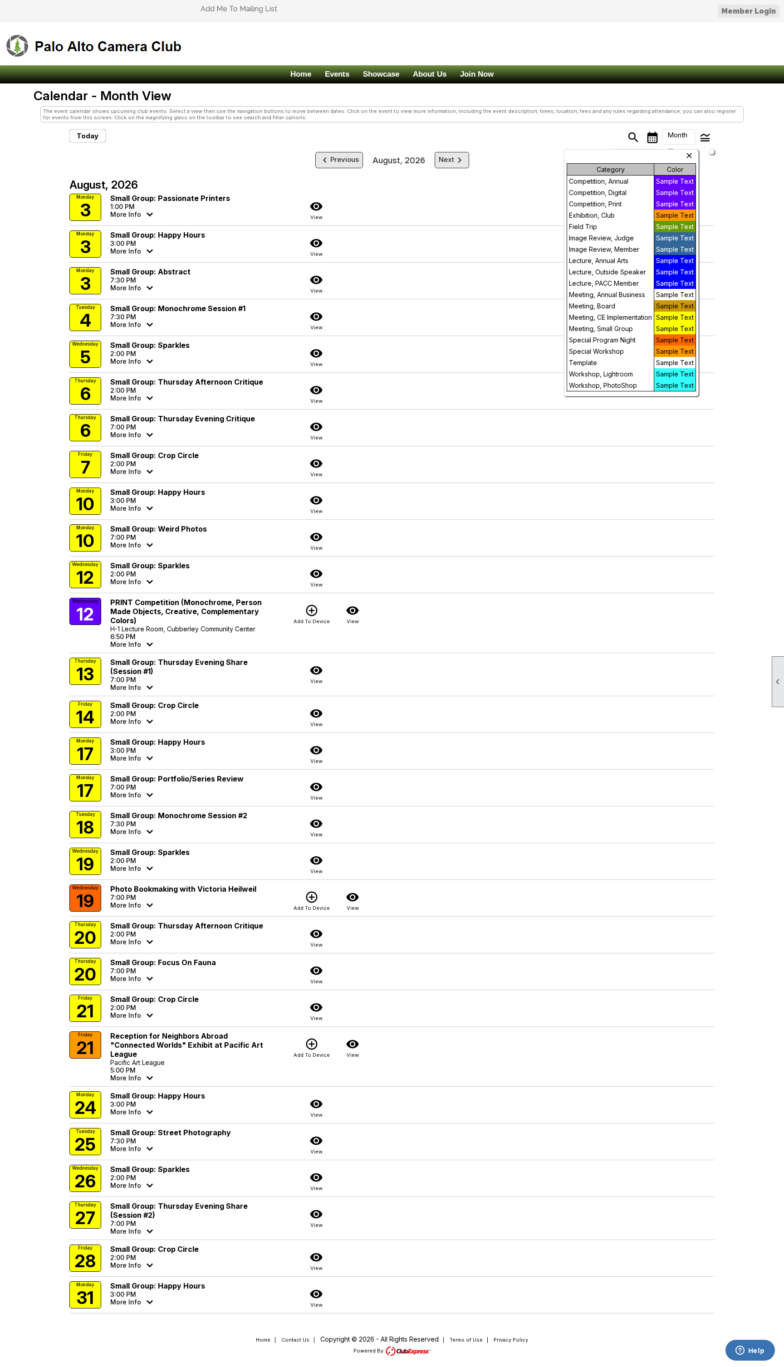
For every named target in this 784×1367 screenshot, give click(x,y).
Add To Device (312, 614)
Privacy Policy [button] (511, 1340)
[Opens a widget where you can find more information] (750, 1351)
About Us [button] (429, 74)
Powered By (369, 1350)
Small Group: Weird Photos (158, 528)
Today (87, 136)
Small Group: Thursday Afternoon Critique (186, 381)
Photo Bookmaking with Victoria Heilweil (183, 888)
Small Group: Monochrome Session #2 (178, 815)
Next (452, 160)
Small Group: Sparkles (150, 345)
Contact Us (295, 1340)
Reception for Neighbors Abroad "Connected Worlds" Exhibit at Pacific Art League (186, 1045)
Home (300, 74)
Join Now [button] (477, 74)
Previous (339, 160)
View (316, 210)
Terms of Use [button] (466, 1340)
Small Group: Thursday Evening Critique (182, 418)
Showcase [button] (381, 74)
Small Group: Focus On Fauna (163, 962)
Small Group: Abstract (150, 271)
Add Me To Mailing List (239, 9)
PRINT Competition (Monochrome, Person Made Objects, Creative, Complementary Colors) (186, 611)
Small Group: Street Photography (170, 1132)
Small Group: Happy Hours (157, 234)
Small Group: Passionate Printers (170, 198)
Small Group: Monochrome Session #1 (177, 308)
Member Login (748, 11)
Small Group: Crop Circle (154, 455)
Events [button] (337, 74)
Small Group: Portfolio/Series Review (177, 778)
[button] (679, 137)
